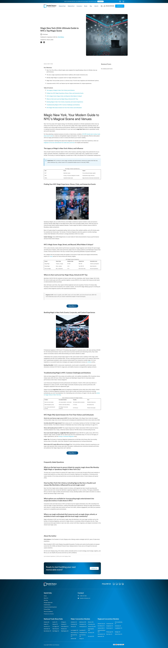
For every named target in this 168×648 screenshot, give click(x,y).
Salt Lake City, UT (74, 635)
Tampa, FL (81, 638)
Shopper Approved (48, 602)
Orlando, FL (63, 624)
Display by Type (62, 6)
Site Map (46, 600)
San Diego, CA (55, 631)
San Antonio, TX (47, 631)
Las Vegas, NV (55, 626)
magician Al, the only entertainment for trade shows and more (59, 142)
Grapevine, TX (109, 625)
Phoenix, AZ (64, 628)
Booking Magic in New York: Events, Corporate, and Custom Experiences (65, 102)
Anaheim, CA (74, 622)
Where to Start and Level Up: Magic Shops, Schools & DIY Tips (62, 99)
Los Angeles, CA (74, 630)
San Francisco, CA (82, 635)
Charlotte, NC (74, 624)
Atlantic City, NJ (101, 623)
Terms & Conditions (48, 611)
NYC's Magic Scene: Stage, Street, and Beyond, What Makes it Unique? (64, 96)
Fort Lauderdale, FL (118, 622)
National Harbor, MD (101, 631)
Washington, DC (65, 631)
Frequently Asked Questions (50, 607)
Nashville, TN (47, 628)
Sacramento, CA (101, 634)
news (51, 256)
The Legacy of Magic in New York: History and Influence (61, 90)
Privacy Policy (47, 609)
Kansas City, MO (92, 626)
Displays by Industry (49, 613)
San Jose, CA (109, 634)
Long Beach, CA (118, 628)
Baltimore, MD (82, 622)
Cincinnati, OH (109, 623)
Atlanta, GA (46, 622)
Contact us (120, 6)
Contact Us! (100, 1)
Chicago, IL (63, 622)
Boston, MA (90, 622)
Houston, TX (46, 626)
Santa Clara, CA (118, 634)
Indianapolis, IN (82, 626)
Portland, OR (91, 632)
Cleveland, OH (82, 624)
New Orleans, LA (74, 632)
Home (45, 595)
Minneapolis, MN (91, 629)
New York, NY (55, 628)
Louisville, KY (82, 630)
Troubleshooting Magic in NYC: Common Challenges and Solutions (63, 104)
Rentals (85, 6)
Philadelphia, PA (83, 632)
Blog (91, 6)
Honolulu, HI (118, 625)
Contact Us (94, 568)
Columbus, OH (91, 624)
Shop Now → (72, 306)
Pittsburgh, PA (109, 631)
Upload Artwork (110, 5)
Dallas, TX (46, 624)
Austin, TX (54, 622)
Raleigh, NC (117, 631)
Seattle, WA (73, 638)
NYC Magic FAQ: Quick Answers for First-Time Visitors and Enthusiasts (64, 107)
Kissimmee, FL (109, 628)
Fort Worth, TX (101, 625)
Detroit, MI (73, 626)
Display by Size (71, 6)
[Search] (101, 6)
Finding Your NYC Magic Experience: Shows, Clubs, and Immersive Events (65, 93)
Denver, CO (55, 624)
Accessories (79, 6)
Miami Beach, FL (64, 626)
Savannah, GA (101, 636)
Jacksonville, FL (101, 628)
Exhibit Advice (47, 604)
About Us (96, 6)
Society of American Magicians (66, 436)
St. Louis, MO (91, 636)
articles (89, 362)
